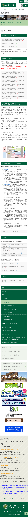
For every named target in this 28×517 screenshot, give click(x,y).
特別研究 (7, 316)
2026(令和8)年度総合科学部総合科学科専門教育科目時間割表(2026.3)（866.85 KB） (13, 40)
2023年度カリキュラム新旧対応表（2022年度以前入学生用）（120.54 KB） (13, 85)
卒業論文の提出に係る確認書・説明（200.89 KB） (13, 266)
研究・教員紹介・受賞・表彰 (9, 330)
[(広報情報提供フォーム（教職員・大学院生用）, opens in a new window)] (14, 428)
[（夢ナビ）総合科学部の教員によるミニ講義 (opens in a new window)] (14, 385)
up (26, 514)
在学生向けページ (6, 348)
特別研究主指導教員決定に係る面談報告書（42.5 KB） (12, 245)
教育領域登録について (10, 305)
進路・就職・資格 (6, 327)
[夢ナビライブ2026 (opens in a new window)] (14, 392)
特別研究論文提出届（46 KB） (9, 263)
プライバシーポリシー (18, 511)
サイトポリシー (7, 511)
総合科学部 (5, 13)
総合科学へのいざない (9, 169)
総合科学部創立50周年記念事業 (9, 342)
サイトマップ (8, 9)
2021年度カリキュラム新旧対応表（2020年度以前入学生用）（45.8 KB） (13, 77)
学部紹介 (6, 298)
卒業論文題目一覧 (8, 320)
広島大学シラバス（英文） (8, 46)
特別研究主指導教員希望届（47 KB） (11, 253)
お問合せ (22, 9)
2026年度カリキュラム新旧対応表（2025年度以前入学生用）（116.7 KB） (13, 97)
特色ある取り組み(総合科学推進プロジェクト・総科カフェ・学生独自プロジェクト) (13, 338)
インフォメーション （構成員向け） (11, 355)
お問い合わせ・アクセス (8, 358)
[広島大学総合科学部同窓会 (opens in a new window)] (14, 415)
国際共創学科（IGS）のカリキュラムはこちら (11, 231)
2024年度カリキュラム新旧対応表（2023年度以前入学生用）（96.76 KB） (13, 89)
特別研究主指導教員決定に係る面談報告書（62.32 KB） (12, 249)
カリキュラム (7, 302)
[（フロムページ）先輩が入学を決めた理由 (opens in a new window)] (14, 401)
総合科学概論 (7, 184)
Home (4, 22)
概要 (3, 287)
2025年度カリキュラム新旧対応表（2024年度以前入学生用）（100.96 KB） (13, 93)
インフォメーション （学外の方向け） (12, 351)
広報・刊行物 (5, 334)
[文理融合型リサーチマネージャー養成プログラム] (14, 409)
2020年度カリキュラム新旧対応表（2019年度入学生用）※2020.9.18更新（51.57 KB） (13, 72)
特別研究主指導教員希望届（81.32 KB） (12, 256)
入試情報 (4, 291)
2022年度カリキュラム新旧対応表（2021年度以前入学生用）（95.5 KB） (13, 81)
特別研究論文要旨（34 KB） (9, 270)
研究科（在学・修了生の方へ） (9, 323)
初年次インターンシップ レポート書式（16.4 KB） (13, 281)
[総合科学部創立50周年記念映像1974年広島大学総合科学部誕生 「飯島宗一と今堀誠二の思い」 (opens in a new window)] (14, 421)
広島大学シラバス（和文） (8, 43)
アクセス (16, 9)
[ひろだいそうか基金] (14, 377)
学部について (19, 22)
